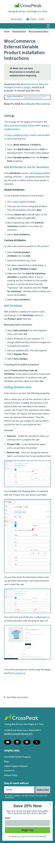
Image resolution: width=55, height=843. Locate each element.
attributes (38, 173)
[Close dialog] (50, 804)
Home (6, 31)
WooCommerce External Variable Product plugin (26, 85)
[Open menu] (48, 26)
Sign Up (27, 830)
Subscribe (43, 789)
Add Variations (13, 306)
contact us (20, 673)
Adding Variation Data (17, 387)
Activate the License (37, 104)
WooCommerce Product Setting (19, 125)
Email (7, 818)
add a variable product (18, 135)
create (15, 201)
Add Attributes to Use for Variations (26, 167)
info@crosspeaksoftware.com (18, 733)
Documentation (19, 31)
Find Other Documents (17, 697)
